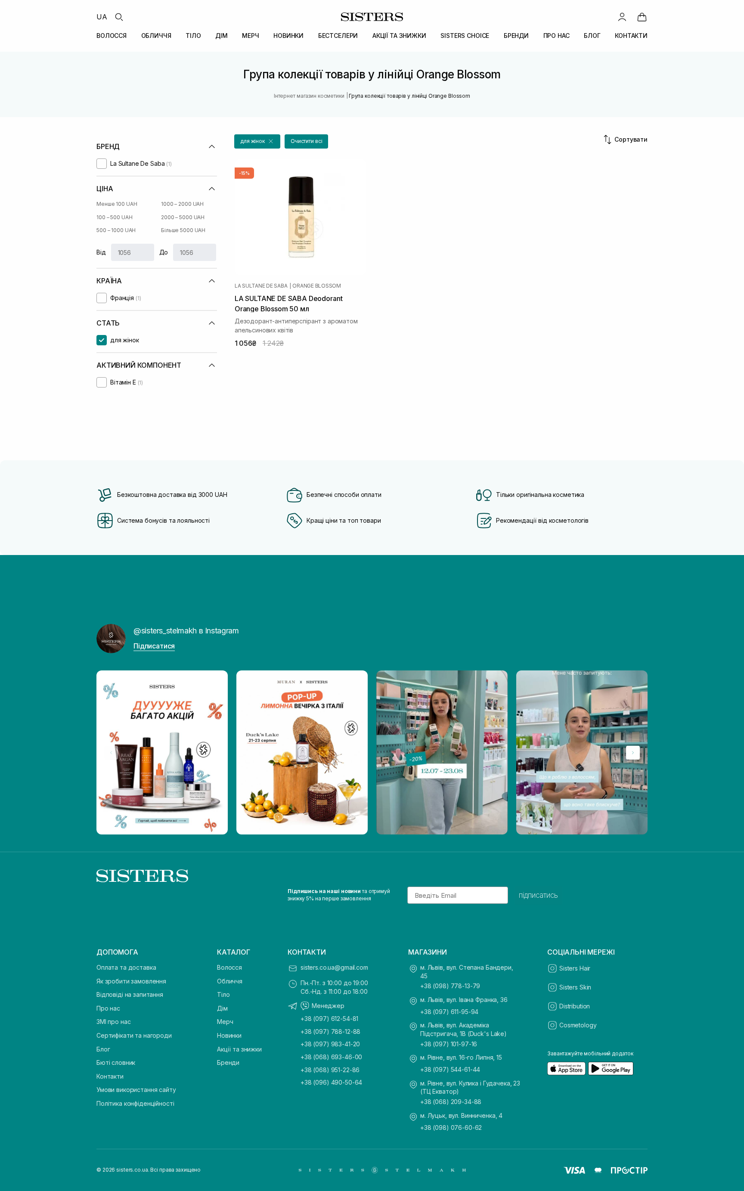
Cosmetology (577, 1025)
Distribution (574, 1006)
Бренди (228, 1062)
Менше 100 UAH (116, 204)
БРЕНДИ (516, 35)
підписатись (538, 895)
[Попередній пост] (111, 753)
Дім (222, 1008)
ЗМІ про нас (113, 1021)
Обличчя (229, 981)
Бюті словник (115, 1062)
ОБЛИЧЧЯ (156, 35)
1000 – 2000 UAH (182, 204)
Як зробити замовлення (131, 981)
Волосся (229, 967)
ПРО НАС (556, 35)
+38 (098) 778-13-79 (450, 985)
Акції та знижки (239, 1049)
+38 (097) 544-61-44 (450, 1069)
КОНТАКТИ (631, 35)
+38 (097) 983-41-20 (330, 1044)
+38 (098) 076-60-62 (451, 1127)
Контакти (110, 1076)
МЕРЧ (250, 35)
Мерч (225, 1021)
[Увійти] (622, 16)
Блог (103, 1049)
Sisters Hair (574, 968)
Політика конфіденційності (135, 1103)
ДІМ (221, 35)
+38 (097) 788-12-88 (330, 1031)
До (163, 252)
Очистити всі (306, 141)
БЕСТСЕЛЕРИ (338, 35)
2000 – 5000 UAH (183, 217)
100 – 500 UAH (114, 217)
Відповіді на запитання (129, 994)
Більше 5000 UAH (183, 230)
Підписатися (154, 646)
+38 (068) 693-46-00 (331, 1057)
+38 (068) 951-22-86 (330, 1069)
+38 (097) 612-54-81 (329, 1018)
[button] (257, 141)
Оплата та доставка (126, 967)
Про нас (108, 1008)
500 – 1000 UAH (116, 230)
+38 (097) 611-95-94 (449, 1011)
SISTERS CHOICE (464, 35)
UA (101, 16)
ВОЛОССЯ (111, 35)
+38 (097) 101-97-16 (448, 1044)
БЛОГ (592, 35)
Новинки (229, 1035)
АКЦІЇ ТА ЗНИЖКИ (399, 35)
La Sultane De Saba (261, 286)
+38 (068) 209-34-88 (450, 1101)
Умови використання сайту (136, 1089)
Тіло (223, 994)
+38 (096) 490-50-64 (331, 1082)
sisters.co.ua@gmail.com (334, 967)
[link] (642, 16)
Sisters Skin (575, 987)
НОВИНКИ (288, 35)
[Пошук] (118, 16)
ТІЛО (193, 35)
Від (101, 252)
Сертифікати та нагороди (134, 1035)
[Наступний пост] (633, 753)
